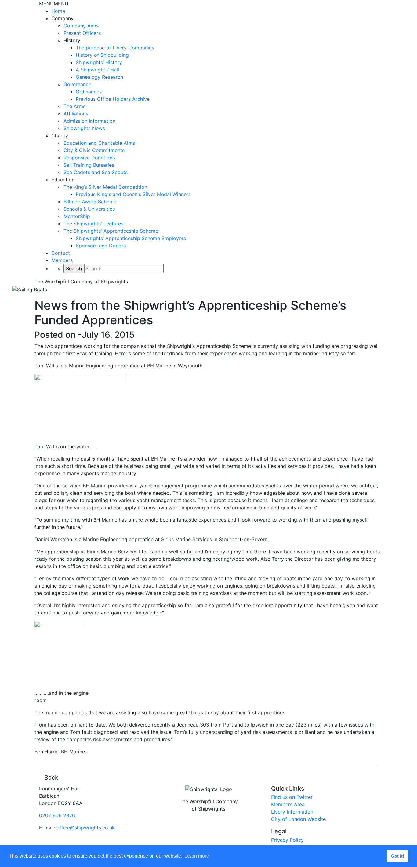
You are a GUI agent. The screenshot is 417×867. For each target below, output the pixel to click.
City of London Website (298, 819)
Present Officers (82, 33)
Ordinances (89, 92)
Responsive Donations (89, 158)
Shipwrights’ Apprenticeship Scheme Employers (131, 238)
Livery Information (292, 812)
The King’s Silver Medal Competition (105, 187)
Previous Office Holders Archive (113, 99)
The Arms (74, 106)
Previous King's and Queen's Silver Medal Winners (133, 194)
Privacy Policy (287, 840)
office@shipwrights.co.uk (85, 828)
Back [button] (51, 777)
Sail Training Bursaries (88, 165)
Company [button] (62, 18)
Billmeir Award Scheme (89, 202)
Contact (60, 253)
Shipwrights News (84, 128)
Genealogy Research (99, 77)
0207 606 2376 (57, 815)
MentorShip (76, 216)
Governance (77, 84)
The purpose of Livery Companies (115, 48)
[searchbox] (124, 268)
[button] (53, 4)
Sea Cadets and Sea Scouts (95, 172)
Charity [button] (59, 136)
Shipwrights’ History (99, 62)
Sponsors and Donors (101, 245)
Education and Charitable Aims (99, 143)
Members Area (288, 804)
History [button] (71, 40)
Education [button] (62, 180)
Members (62, 260)
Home (58, 11)
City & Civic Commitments (94, 150)
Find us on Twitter (292, 797)
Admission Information (89, 121)
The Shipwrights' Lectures (93, 223)
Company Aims (81, 26)
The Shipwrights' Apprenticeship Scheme (110, 231)
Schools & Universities (89, 209)
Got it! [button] (397, 856)
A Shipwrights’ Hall (97, 70)
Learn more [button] (196, 855)
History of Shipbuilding (102, 55)
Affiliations (75, 114)
